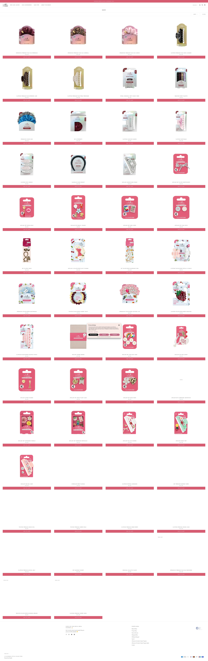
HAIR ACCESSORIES (27, 5)
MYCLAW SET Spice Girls (26, 225)
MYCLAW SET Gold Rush (129, 397)
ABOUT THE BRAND (46, 5)
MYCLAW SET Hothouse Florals (26, 440)
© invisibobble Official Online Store (13, 656)
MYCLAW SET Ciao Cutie (181, 225)
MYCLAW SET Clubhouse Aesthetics (181, 397)
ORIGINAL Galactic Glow (130, 570)
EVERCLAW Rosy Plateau (78, 484)
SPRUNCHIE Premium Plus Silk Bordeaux (27, 53)
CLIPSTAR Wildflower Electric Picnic (26, 354)
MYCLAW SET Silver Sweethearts (181, 182)
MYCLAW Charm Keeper (78, 354)
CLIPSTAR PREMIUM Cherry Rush (78, 613)
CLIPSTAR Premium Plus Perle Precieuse (78, 96)
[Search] (202, 4)
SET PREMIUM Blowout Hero (181, 484)
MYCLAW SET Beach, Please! (78, 225)
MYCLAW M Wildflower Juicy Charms (78, 268)
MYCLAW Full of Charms (129, 440)
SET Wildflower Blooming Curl (130, 268)
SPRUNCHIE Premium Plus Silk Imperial (78, 53)
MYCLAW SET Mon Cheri (129, 225)
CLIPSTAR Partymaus (181, 139)
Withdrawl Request (135, 637)
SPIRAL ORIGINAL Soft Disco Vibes (129, 96)
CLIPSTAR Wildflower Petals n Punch (181, 268)
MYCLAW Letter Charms (26, 397)
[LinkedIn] (74, 634)
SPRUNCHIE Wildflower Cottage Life (129, 311)
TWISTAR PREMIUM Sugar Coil (27, 527)
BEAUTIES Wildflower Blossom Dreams (27, 613)
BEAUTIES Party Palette (181, 96)
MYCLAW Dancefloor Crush (129, 182)
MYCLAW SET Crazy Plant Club (78, 397)
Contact (133, 645)
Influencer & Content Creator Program (139, 641)
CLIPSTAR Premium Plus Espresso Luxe (27, 96)
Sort (195, 14)
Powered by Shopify (8, 658)
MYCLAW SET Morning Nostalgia (78, 440)
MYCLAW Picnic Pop (181, 440)
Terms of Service (135, 633)
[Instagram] (68, 634)
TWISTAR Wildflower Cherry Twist (78, 311)
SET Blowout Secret (78, 570)
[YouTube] (71, 634)
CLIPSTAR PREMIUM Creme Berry (129, 527)
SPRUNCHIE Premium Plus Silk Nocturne (181, 570)
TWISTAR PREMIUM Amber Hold (78, 527)
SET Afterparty (78, 139)
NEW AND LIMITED (15, 5)
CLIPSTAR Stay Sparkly (27, 182)
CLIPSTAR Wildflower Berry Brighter (181, 311)
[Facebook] (66, 634)
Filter (204, 14)
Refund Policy (134, 628)
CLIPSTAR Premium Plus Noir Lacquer (181, 53)
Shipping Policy (135, 635)
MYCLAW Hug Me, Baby (27, 484)
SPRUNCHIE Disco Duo (27, 139)
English (195, 5)
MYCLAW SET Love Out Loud (129, 354)
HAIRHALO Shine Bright (78, 182)
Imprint (133, 639)
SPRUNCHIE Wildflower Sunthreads (27, 311)
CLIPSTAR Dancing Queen (130, 139)
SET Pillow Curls (27, 268)
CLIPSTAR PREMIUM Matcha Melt (26, 570)
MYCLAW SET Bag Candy (181, 354)
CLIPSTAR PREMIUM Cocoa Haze (181, 527)
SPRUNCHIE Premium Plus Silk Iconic (130, 53)
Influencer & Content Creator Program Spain (140, 643)
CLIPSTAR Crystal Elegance (129, 484)
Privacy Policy (134, 630)
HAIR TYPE (36, 5)
